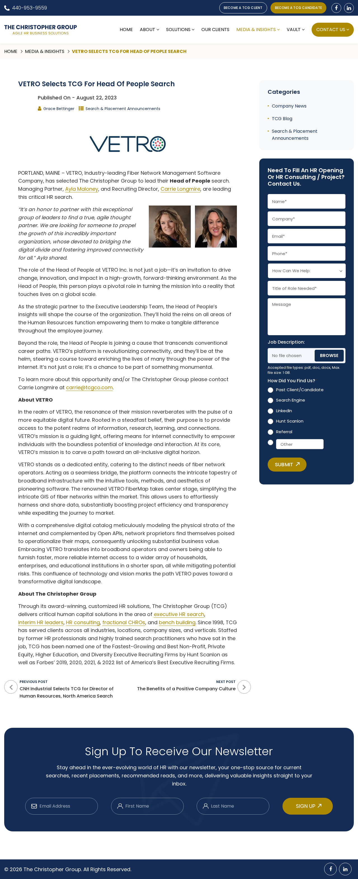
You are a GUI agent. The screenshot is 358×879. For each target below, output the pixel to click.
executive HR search (179, 614)
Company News (289, 106)
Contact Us (330, 29)
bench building (177, 622)
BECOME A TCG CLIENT (243, 7)
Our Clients (215, 29)
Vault (294, 29)
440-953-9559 (29, 7)
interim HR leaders (40, 622)
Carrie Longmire (180, 188)
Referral (284, 432)
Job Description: (286, 342)
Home (126, 29)
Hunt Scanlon (289, 421)
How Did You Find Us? (292, 381)
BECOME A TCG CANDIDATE (298, 7)
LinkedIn (284, 411)
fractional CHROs (123, 622)
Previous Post (67, 689)
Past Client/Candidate (300, 390)
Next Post (186, 685)
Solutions (178, 29)
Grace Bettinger (58, 108)
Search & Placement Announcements (123, 108)
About (147, 29)
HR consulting (83, 622)
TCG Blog (282, 118)
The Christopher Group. (53, 869)
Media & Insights (256, 29)
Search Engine (290, 400)
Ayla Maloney (81, 188)
